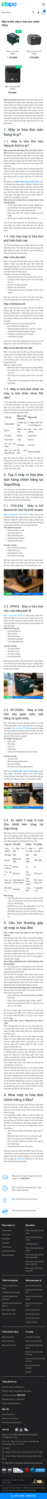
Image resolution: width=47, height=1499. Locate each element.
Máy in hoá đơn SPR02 (13, 615)
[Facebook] (16, 1430)
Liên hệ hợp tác (8, 1414)
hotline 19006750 (24, 1495)
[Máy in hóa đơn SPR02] (13, 39)
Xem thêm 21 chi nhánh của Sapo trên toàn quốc (23, 1463)
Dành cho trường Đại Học (11, 1423)
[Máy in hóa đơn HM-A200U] (13, 74)
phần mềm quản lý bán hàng (27, 182)
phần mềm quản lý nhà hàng (26, 771)
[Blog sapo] (26, 1430)
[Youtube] (21, 1430)
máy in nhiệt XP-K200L (21, 728)
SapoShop (21, 1159)
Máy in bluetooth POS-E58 (15, 515)
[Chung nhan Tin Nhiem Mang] (18, 1470)
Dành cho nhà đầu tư (10, 1418)
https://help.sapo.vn (16, 1387)
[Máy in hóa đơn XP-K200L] (34, 39)
